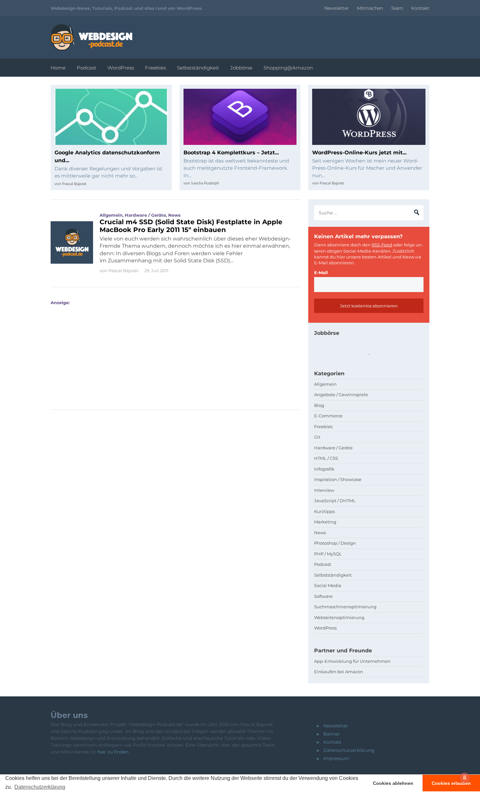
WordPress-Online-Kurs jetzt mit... (359, 152)
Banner (331, 734)
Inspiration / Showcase (337, 479)
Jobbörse (241, 68)
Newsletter (336, 8)
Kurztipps (324, 511)
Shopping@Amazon (288, 68)
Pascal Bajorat (74, 183)
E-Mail (321, 272)
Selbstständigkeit (198, 68)
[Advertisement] (173, 350)
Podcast (86, 68)
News (174, 215)
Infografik (324, 469)
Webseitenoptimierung (339, 617)
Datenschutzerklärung (349, 750)
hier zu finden (112, 752)
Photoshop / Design (335, 543)
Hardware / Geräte (145, 215)
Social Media (327, 585)
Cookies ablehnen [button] (393, 783)
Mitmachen (370, 8)
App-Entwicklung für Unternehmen (352, 661)
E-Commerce (328, 415)
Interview (324, 490)
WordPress (120, 68)
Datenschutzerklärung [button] (39, 787)
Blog (319, 405)
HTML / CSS (326, 458)
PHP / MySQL (328, 553)
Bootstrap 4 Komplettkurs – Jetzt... (231, 152)
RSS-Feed (382, 244)
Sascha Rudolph (205, 183)
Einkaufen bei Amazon (338, 671)
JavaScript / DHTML (335, 500)
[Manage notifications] (464, 777)
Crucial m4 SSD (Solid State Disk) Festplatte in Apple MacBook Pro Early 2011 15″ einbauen (191, 226)
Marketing (325, 521)
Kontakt (420, 8)
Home (58, 68)
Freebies (155, 68)
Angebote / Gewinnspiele (341, 394)
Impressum (336, 758)
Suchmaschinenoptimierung (345, 606)
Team (397, 8)
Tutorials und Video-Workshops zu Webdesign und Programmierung (91, 37)
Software (323, 596)
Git (317, 437)
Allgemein (111, 215)
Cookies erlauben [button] (451, 783)
